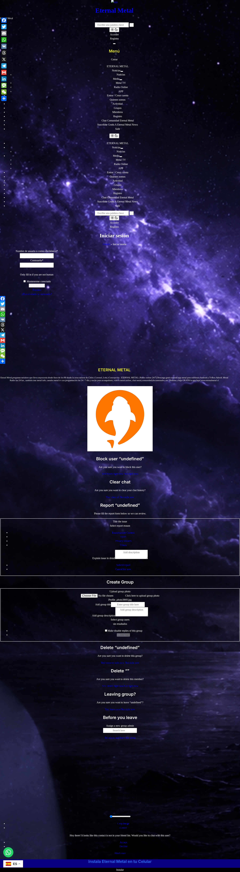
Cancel (123, 827)
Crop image (123, 823)
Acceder (114, 34)
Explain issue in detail (103, 558)
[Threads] (114, 324)
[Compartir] (114, 361)
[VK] (114, 319)
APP (120, 91)
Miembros (117, 112)
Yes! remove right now (113, 662)
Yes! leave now (113, 709)
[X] (114, 330)
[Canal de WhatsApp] (8, 852)
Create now (123, 635)
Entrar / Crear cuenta (117, 95)
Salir (117, 128)
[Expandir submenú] (121, 71)
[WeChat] (114, 356)
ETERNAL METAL (117, 66)
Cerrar (114, 59)
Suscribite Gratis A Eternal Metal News (117, 124)
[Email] (114, 309)
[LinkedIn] (114, 345)
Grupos (117, 108)
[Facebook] (114, 298)
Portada (106, 244)
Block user (120, 853)
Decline (123, 846)
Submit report (123, 565)
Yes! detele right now (113, 686)
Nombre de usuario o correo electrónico (37, 251)
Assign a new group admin (120, 725)
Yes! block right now (113, 473)
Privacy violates (123, 540)
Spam (123, 536)
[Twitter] (114, 303)
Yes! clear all (113, 497)
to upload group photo (142, 595)
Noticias (116, 70)
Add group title (103, 604)
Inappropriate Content (123, 532)
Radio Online (121, 87)
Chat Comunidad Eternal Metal (118, 120)
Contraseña (36, 260)
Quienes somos (117, 99)
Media (116, 78)
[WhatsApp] (114, 314)
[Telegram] (114, 335)
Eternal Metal (114, 10)
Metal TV (121, 82)
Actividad (117, 103)
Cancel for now (123, 569)
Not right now (131, 473)
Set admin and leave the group (120, 737)
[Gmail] (114, 340)
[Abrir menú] (114, 43)
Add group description (103, 615)
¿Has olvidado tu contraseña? (37, 294)
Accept (123, 842)
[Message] (114, 350)
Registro (114, 38)
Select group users (120, 619)
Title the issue (120, 521)
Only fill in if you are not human (36, 274)
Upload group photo (120, 591)
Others (123, 545)
